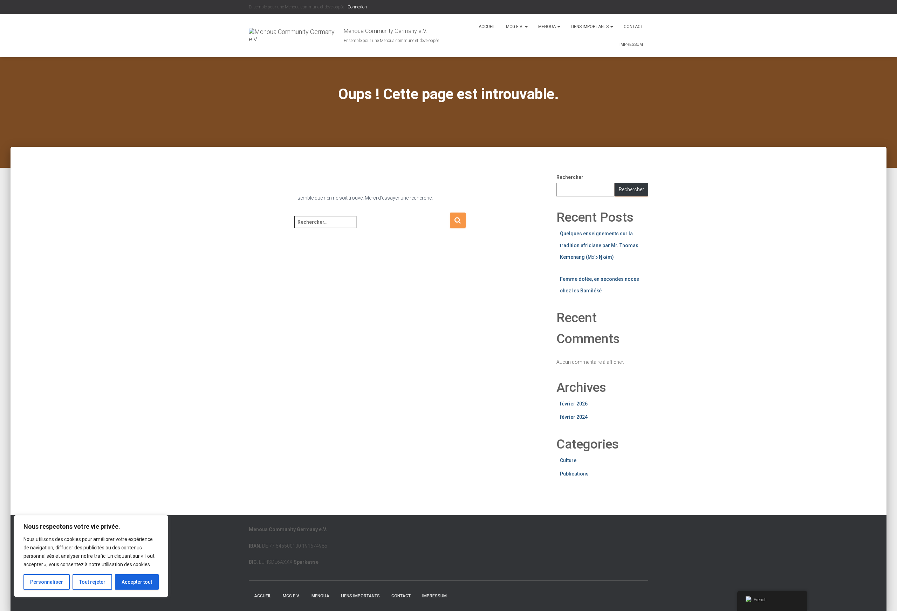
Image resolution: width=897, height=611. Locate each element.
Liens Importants (590, 26)
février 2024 (574, 417)
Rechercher (569, 177)
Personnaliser (46, 582)
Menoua (547, 26)
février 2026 (574, 404)
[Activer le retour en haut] (883, 597)
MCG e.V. (515, 26)
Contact (633, 26)
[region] (91, 556)
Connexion (357, 7)
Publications (574, 474)
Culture (568, 460)
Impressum (631, 44)
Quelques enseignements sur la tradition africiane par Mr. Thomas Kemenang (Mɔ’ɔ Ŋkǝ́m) (599, 245)
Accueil (487, 26)
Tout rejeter (92, 582)
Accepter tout (137, 582)
